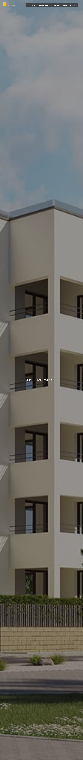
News (65, 5)
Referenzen (55, 5)
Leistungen (43, 5)
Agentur (33, 5)
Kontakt (73, 5)
